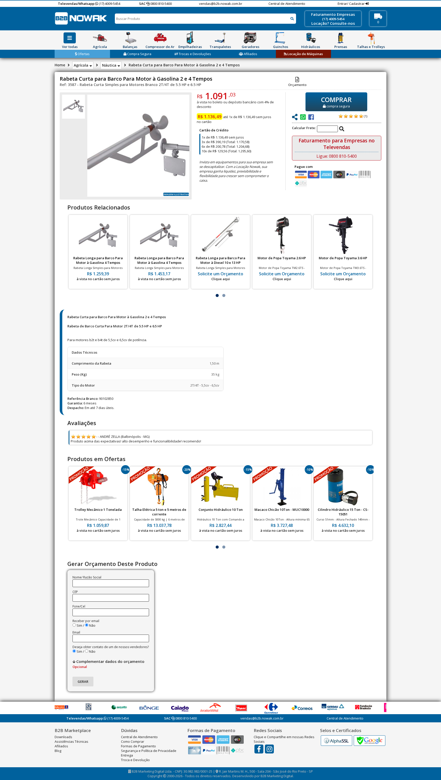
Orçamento (297, 84)
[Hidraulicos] (311, 37)
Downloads (63, 737)
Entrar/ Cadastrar (351, 3)
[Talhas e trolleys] (371, 37)
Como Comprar (132, 741)
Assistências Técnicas (71, 741)
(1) (365, 116)
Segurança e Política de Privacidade (148, 750)
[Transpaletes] (220, 37)
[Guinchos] (280, 37)
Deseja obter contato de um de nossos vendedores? (110, 647)
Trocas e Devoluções (194, 54)
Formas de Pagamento (138, 746)
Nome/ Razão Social (86, 577)
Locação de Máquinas (305, 54)
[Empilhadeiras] (190, 37)
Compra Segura (138, 54)
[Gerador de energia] (250, 37)
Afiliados (250, 54)
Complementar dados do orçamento (108, 664)
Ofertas (83, 54)
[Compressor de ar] (160, 37)
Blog (58, 750)
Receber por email (85, 621)
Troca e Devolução (135, 760)
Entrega (127, 755)
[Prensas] (341, 37)
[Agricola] (100, 37)
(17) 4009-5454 (109, 3)
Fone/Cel (78, 606)
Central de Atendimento (286, 3)
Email (76, 632)
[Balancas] (130, 37)
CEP (75, 592)
